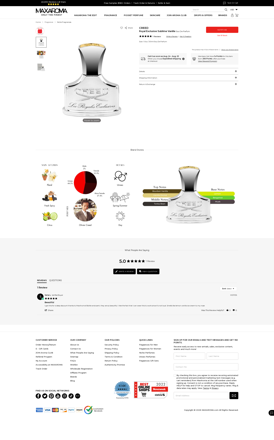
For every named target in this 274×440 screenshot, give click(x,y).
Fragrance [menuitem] (110, 15)
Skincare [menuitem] (155, 15)
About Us (74, 345)
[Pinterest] (51, 396)
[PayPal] (71, 410)
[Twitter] (44, 396)
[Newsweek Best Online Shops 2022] (151, 390)
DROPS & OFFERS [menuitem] (203, 15)
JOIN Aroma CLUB (44, 353)
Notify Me (222, 30)
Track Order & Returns (144, 3)
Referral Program (44, 357)
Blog (72, 381)
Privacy (215, 388)
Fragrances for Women (150, 349)
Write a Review (172, 36)
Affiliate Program (78, 373)
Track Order (41, 369)
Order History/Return (46, 345)
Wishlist (74, 365)
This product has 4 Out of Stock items (205, 50)
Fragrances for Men (148, 345)
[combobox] (228, 289)
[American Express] (39, 410)
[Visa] (47, 410)
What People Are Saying (82, 353)
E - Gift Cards (42, 349)
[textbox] (235, 290)
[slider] (137, 133)
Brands (73, 377)
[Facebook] (38, 396)
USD (232, 10)
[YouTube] (58, 396)
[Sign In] (232, 15)
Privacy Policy (111, 349)
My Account (41, 361)
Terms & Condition (113, 357)
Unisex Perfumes (147, 357)
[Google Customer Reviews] (93, 410)
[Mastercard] (55, 410)
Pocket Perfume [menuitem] (133, 15)
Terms (206, 388)
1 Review (157, 36)
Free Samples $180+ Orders (117, 3)
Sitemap (74, 357)
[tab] (188, 71)
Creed (143, 28)
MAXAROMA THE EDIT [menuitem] (85, 15)
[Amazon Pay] (79, 410)
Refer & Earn (164, 3)
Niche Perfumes (147, 353)
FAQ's (73, 361)
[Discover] (63, 410)
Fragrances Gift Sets (149, 361)
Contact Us (75, 349)
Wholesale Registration (81, 369)
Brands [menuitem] (222, 15)
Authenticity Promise (115, 365)
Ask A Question (185, 36)
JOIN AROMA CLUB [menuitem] (176, 15)
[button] (122, 28)
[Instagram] (64, 396)
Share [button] (130, 28)
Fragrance (49, 22)
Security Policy (112, 345)
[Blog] (77, 396)
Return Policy (111, 361)
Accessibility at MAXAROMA (49, 365)
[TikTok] (71, 396)
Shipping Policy (112, 353)
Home (38, 22)
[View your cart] (236, 15)
